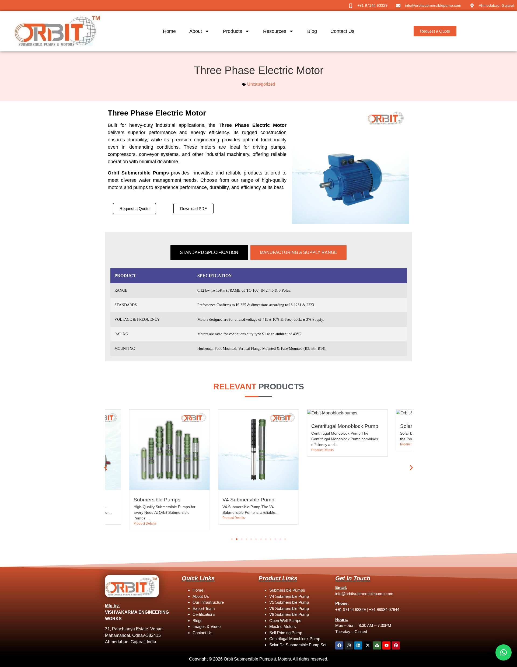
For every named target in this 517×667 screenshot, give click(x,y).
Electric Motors (282, 626)
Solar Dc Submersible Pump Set (297, 644)
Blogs (197, 620)
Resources (274, 31)
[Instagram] (349, 645)
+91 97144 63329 (350, 609)
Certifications (204, 614)
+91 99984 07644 (384, 609)
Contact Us (342, 31)
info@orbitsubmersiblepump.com (364, 593)
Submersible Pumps (157, 499)
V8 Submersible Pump (289, 614)
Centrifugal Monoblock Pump (344, 426)
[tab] (209, 252)
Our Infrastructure (208, 602)
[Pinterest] (396, 645)
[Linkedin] (358, 645)
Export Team (204, 608)
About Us (201, 596)
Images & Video (207, 626)
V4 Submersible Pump (248, 499)
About (195, 31)
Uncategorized (261, 84)
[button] (105, 468)
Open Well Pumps (285, 620)
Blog (312, 31)
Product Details (145, 523)
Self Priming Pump (285, 632)
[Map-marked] (377, 645)
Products (232, 31)
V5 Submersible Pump (289, 602)
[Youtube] (386, 645)
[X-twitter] (368, 645)
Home (169, 31)
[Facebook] (339, 645)
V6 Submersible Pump (289, 608)
